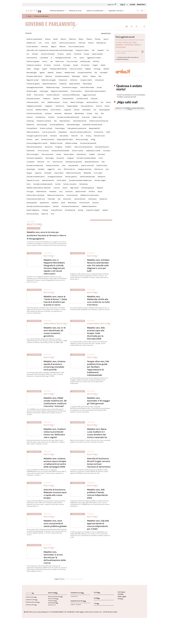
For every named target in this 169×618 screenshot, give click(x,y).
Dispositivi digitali (93, 210)
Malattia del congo (52, 87)
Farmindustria (32, 58)
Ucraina (89, 113)
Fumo (101, 158)
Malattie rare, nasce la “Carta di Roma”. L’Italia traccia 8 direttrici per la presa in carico (55, 300)
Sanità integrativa (33, 210)
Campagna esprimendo (35, 87)
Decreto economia (47, 139)
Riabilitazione (41, 191)
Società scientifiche (85, 72)
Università (77, 54)
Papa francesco (65, 121)
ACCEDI (132, 4)
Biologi (80, 210)
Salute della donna (79, 121)
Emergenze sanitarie (55, 177)
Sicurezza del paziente (88, 143)
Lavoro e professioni (95, 10)
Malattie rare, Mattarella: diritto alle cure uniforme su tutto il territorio (98, 300)
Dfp (59, 199)
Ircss (59, 169)
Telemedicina (101, 43)
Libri (40, 43)
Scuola (99, 87)
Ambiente (57, 113)
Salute (69, 54)
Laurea (58, 154)
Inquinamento (73, 165)
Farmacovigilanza (87, 188)
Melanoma (30, 124)
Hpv (107, 169)
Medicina (72, 39)
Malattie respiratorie (89, 206)
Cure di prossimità (48, 132)
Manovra (62, 46)
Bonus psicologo (82, 139)
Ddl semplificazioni (102, 147)
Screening (30, 121)
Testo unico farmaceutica (83, 147)
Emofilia (92, 191)
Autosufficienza (56, 210)
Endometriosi (81, 154)
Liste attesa (44, 58)
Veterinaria (68, 113)
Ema (63, 165)
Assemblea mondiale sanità (92, 124)
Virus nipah (98, 173)
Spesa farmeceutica (92, 162)
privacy (126, 59)
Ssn (28, 54)
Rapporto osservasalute (59, 91)
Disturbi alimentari (48, 54)
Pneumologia (60, 128)
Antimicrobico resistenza (35, 195)
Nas (99, 76)
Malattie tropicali (54, 102)
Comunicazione (72, 195)
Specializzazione (48, 180)
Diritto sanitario (32, 46)
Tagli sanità (74, 188)
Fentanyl (45, 210)
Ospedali (100, 50)
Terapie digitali (72, 106)
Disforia (29, 139)
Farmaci (98, 39)
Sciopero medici (86, 80)
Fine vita (30, 110)
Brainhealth (86, 110)
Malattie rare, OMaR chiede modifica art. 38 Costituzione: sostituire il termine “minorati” (55, 402)
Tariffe (29, 95)
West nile (44, 214)
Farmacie (53, 136)
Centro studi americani (67, 43)
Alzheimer (44, 46)
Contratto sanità (82, 98)
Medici (81, 39)
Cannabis (41, 169)
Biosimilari (67, 199)
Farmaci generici (71, 177)
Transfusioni (59, 106)
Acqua (100, 191)
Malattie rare (31, 43)
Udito (29, 184)
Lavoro (82, 58)
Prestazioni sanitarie (44, 121)
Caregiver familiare (84, 169)
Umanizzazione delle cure (36, 199)
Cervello (77, 110)
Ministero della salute (34, 76)
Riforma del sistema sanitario (95, 91)
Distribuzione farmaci (34, 113)
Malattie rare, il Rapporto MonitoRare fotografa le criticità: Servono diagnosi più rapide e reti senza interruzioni (54, 267)
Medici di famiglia (77, 102)
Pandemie (46, 98)
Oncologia (66, 65)
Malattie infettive (42, 110)
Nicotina (95, 203)
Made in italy (97, 117)
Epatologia (76, 76)
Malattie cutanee (71, 143)
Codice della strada (87, 87)
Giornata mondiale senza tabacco (38, 206)
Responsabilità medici (65, 139)
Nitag (93, 139)
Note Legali (122, 596)
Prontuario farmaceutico (70, 206)
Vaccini (105, 39)
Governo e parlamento (34, 39)
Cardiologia (44, 91)
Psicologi (97, 69)
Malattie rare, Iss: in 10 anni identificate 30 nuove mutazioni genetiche (55, 331)
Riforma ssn (98, 169)
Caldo (108, 132)
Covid (47, 43)
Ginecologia (31, 169)
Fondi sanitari (39, 95)
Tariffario (68, 147)
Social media (61, 180)
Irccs (61, 191)
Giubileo (51, 117)
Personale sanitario (33, 98)
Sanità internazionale (87, 177)
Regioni (53, 46)
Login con (110, 4)
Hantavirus (103, 199)
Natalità (50, 72)
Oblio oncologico (33, 154)
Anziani (75, 65)
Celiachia (55, 203)
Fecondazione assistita (74, 162)
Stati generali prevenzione (77, 128)
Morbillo (96, 61)
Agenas (42, 72)
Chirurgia (30, 191)
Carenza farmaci (79, 199)
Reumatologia (32, 72)
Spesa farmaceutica (49, 84)
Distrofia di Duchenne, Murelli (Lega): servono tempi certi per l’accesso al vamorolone (99, 462)
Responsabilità (94, 128)
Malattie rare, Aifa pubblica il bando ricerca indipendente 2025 (97, 493)
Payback (88, 69)
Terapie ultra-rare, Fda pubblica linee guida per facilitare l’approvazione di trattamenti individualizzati (98, 368)
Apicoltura (48, 147)
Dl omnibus (85, 65)
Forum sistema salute (76, 46)
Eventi (54, 43)
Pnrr (75, 58)
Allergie (36, 69)
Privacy (88, 136)
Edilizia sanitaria (33, 214)
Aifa (93, 50)
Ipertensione (44, 203)
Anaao (29, 69)
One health (103, 72)
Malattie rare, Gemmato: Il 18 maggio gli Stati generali (98, 401)
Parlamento (31, 151)
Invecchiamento (67, 98)
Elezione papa (42, 124)
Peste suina (59, 61)
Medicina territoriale (73, 173)
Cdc (94, 110)
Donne (108, 102)
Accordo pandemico (57, 124)
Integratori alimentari (34, 106)
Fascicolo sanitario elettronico (80, 132)
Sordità (57, 184)
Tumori (44, 61)
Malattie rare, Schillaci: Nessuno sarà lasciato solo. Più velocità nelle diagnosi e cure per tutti (98, 265)
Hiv (48, 162)
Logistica (38, 173)
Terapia (93, 76)
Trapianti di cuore (33, 180)
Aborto (85, 76)
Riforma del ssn (69, 169)
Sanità (55, 39)
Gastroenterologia (73, 124)
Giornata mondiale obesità (42, 184)
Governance (92, 199)
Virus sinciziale (72, 61)
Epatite (105, 210)
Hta (95, 72)
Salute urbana (69, 154)
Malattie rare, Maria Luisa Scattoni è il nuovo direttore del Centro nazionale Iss (97, 433)
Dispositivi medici (82, 50)
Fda (55, 121)
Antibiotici (74, 80)
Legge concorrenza (89, 95)
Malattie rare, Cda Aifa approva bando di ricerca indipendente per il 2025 (98, 524)
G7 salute (47, 65)
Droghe (95, 65)
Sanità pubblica (92, 102)
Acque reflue (58, 173)
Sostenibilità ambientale (60, 151)
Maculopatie (87, 84)
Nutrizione (86, 117)
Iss (108, 50)
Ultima (80, 579)
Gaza (36, 139)
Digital (44, 69)
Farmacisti (60, 158)
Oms (43, 102)
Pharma (89, 39)
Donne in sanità (77, 151)
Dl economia (98, 132)
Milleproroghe (32, 91)
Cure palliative (32, 128)
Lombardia (30, 162)
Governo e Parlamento (41, 16)
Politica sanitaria (57, 10)
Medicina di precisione (55, 195)
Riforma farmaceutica (34, 147)
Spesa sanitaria (74, 84)
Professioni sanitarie (34, 65)
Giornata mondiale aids (35, 165)
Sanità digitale (104, 110)
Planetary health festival (58, 69)
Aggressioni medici (94, 58)
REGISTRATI (141, 4)
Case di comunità (87, 165)
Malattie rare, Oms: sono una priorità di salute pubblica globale (55, 523)
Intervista (81, 43)
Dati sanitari (64, 136)
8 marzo (61, 54)
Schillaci (35, 54)
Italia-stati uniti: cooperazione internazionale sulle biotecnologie (50, 50)
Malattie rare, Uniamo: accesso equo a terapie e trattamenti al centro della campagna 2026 (55, 462)
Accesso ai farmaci (52, 165)
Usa (102, 102)
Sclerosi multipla (46, 128)
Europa (86, 54)
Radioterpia (72, 203)
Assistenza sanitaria (62, 76)
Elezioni (63, 39)
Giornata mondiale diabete (86, 158)
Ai (51, 58)
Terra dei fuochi (99, 136)
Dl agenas (58, 147)
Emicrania (101, 154)
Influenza (94, 98)
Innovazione (99, 80)
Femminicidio (58, 162)
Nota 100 (74, 136)
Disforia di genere (33, 61)
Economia (69, 191)
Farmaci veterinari (53, 95)
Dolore (107, 106)
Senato (103, 65)
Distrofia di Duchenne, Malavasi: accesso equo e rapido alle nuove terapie (55, 493)
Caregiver (70, 158)
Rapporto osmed (33, 80)
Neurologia (50, 158)
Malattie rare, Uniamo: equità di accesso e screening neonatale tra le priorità (55, 365)
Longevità (67, 110)
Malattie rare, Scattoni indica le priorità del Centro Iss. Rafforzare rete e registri (55, 433)
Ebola (63, 203)
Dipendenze (62, 132)
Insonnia (57, 188)
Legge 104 (51, 169)
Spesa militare (81, 191)
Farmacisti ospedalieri (35, 158)
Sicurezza (106, 151)
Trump (65, 102)
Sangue (29, 173)
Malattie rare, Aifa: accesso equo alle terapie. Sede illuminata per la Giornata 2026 (96, 333)
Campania (52, 191)
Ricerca (47, 39)
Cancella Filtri (106, 33)
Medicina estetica (33, 132)
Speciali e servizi (116, 10)
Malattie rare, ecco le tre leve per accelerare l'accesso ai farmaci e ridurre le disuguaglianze (46, 235)
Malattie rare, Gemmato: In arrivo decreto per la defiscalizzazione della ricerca (55, 557)
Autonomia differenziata (71, 95)
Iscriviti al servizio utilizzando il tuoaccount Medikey (127, 52)
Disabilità (62, 84)
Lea (51, 61)
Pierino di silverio (76, 69)
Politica (90, 43)
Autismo (30, 117)
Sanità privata (85, 61)
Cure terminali (84, 203)
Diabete (92, 154)
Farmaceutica (40, 117)
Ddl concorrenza (47, 154)
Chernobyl (51, 199)
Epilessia (48, 113)
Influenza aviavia (32, 102)
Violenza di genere (33, 84)
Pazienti (56, 206)
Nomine (99, 106)
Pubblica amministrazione (98, 121)
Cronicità (57, 65)
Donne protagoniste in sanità (37, 143)
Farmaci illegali (100, 180)
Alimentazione (70, 210)
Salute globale (32, 203)
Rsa (102, 113)
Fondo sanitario (76, 91)
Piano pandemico (87, 106)
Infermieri (48, 76)
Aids (103, 162)
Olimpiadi (47, 173)
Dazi (96, 113)
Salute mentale (97, 54)
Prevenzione (63, 80)
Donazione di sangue (69, 87)
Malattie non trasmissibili (89, 195)
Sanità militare (102, 165)
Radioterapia (79, 113)
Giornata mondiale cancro (36, 177)
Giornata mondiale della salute (68, 117)
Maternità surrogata (48, 80)
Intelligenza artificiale (63, 58)
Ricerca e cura (75, 10)
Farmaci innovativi (69, 184)
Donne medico (56, 110)
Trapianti (56, 98)
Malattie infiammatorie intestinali (39, 188)
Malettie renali (70, 72)
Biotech (59, 72)
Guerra (65, 188)
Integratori (49, 106)
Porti (52, 214)
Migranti (100, 188)
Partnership (83, 184)
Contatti (121, 594)
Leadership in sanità (93, 151)
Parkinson (40, 162)
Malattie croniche (56, 143)
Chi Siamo (121, 592)
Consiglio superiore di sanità (37, 136)
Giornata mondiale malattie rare (80, 180)
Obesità (106, 69)
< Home (28, 16)
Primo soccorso (43, 151)
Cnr (82, 136)
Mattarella (87, 173)
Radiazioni (101, 177)
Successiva (73, 579)
